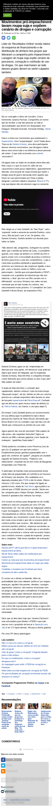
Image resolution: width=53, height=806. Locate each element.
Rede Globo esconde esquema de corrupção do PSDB (25, 670)
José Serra (28, 486)
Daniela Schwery (19, 144)
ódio (44, 694)
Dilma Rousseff (33, 400)
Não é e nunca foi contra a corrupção (17, 643)
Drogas (26, 694)
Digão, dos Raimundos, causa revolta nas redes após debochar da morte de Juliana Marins (33, 718)
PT (47, 181)
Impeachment (36, 694)
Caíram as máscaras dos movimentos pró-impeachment (25, 560)
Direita (19, 694)
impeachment (7, 141)
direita (40, 153)
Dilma (39, 181)
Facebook (6, 686)
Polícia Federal (10, 406)
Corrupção (11, 694)
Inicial (5, 800)
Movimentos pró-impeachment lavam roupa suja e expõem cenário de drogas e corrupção (26, 25)
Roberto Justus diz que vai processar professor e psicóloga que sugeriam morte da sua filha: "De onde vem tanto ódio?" (20, 721)
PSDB (25, 480)
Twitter (41, 683)
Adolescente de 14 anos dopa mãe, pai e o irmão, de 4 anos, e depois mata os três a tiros (46, 717)
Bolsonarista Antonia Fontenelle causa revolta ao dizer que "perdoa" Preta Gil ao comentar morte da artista (7, 719)
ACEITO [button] (7, 15)
